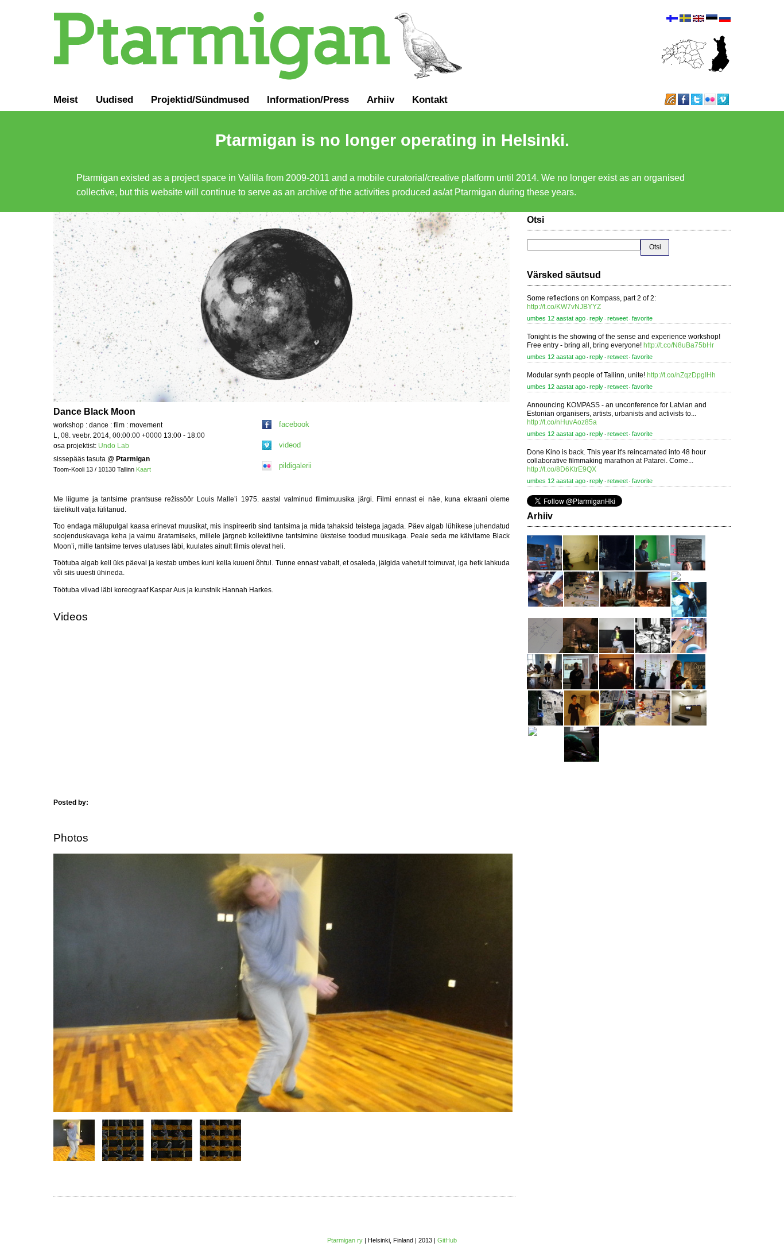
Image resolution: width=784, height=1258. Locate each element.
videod (290, 445)
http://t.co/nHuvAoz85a (562, 422)
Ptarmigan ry (345, 1240)
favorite (642, 318)
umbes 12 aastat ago (556, 318)
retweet (617, 318)
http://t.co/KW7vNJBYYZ (564, 307)
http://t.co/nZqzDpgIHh (681, 375)
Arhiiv (380, 99)
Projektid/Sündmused (200, 99)
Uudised (114, 99)
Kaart (143, 469)
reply (596, 318)
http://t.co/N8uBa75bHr (678, 345)
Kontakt (430, 99)
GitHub (447, 1240)
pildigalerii (295, 465)
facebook (294, 424)
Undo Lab (113, 446)
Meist (65, 99)
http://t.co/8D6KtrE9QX (561, 469)
